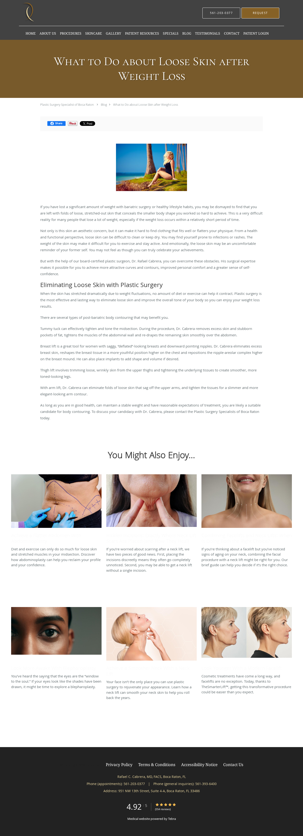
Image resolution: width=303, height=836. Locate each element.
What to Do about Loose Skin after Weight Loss (145, 104)
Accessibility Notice (199, 764)
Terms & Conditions (156, 764)
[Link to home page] (29, 13)
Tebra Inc (92, 765)
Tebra (172, 819)
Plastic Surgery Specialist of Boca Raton (67, 104)
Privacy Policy (119, 764)
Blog (104, 104)
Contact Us (233, 764)
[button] (260, 13)
